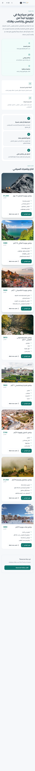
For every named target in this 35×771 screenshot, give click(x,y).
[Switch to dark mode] (12, 3)
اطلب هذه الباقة (13, 214)
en (7, 3)
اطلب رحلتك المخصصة (22, 567)
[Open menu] (2, 3)
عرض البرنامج (27, 214)
